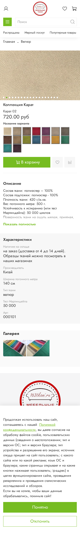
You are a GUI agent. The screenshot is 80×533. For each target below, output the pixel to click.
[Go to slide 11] (33, 97)
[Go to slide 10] (30, 97)
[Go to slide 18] (54, 97)
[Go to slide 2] (6, 97)
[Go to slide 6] (18, 97)
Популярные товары (63, 32)
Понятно (40, 507)
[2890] (17, 139)
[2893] (46, 139)
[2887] (55, 131)
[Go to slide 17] (51, 97)
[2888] (65, 131)
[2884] (26, 131)
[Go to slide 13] (39, 97)
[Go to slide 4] (12, 97)
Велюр (26, 41)
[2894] (55, 139)
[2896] (7, 148)
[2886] (46, 131)
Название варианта (16, 123)
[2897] (17, 148)
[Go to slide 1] (3, 97)
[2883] (17, 131)
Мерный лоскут (35, 32)
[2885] (36, 131)
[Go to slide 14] (42, 97)
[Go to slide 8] (24, 97)
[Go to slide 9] (27, 97)
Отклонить (40, 521)
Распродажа (11, 32)
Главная (9, 41)
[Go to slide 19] (57, 97)
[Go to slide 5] (15, 97)
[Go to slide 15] (45, 97)
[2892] (36, 139)
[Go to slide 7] (21, 97)
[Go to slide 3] (9, 97)
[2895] (65, 139)
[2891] (26, 139)
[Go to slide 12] (36, 97)
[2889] (7, 139)
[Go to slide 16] (48, 97)
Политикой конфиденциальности (29, 427)
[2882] (7, 131)
